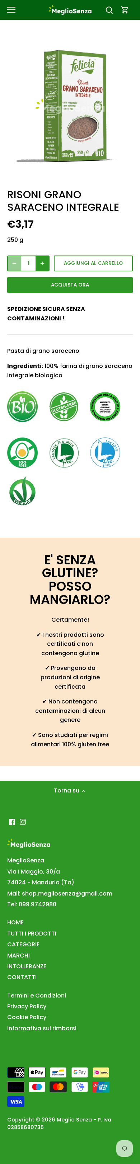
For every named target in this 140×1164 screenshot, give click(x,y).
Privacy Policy (26, 1006)
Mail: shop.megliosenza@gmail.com (59, 893)
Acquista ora (70, 284)
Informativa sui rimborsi (41, 1028)
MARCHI (18, 955)
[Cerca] (109, 10)
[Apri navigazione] (11, 10)
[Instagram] (23, 822)
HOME (15, 922)
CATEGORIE (23, 944)
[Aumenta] (42, 263)
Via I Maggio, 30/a (33, 871)
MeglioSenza (25, 860)
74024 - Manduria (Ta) (40, 882)
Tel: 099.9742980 (31, 904)
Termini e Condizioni (36, 995)
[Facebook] (12, 822)
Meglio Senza (74, 1119)
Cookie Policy (26, 1017)
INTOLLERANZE (26, 966)
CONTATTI (22, 977)
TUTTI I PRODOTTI (31, 933)
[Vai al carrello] (125, 10)
